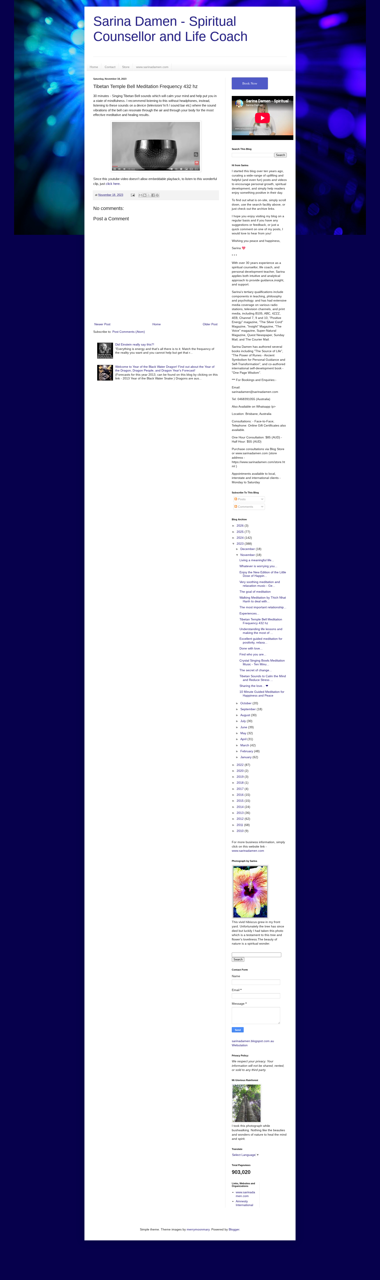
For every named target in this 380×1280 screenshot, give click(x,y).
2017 (241, 789)
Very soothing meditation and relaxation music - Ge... (259, 583)
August (245, 715)
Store (126, 67)
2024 (241, 537)
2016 (241, 794)
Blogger (234, 1229)
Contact (110, 67)
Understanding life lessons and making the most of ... (260, 630)
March (245, 745)
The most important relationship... (262, 607)
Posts (241, 499)
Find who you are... (252, 654)
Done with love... (251, 648)
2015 (241, 800)
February (247, 751)
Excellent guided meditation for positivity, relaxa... (260, 640)
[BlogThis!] (144, 195)
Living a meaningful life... (256, 560)
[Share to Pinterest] (157, 195)
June (244, 727)
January (246, 757)
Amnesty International (244, 1203)
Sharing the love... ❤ (253, 686)
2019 (241, 776)
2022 (241, 765)
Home (94, 67)
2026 (241, 525)
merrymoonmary (198, 1229)
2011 (240, 825)
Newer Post (102, 324)
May (243, 733)
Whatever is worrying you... (258, 566)
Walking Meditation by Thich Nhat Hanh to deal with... (262, 599)
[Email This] (140, 195)
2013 (241, 813)
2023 (241, 543)
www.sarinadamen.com (152, 67)
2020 (241, 770)
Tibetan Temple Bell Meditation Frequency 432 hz (260, 621)
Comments (245, 506)
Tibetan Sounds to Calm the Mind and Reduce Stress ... (262, 678)
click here (113, 184)
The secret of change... (255, 670)
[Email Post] (133, 195)
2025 (241, 531)
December (248, 549)
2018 (241, 782)
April (243, 739)
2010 (241, 831)
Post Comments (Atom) (128, 331)
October (246, 703)
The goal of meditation (255, 591)
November (248, 555)
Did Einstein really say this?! (134, 344)
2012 (241, 818)
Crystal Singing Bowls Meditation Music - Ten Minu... (262, 662)
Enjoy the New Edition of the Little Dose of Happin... (262, 574)
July (243, 721)
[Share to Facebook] (153, 195)
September (248, 709)
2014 (241, 807)
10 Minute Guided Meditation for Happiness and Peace (261, 693)
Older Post (210, 324)
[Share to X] (149, 195)
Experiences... (249, 613)
